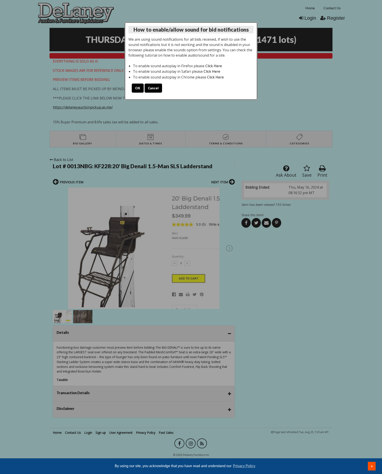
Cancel (153, 88)
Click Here (213, 65)
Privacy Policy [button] (244, 466)
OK (137, 88)
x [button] (372, 466)
